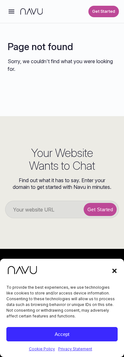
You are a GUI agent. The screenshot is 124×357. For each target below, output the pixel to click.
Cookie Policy (42, 348)
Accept (62, 334)
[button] (114, 271)
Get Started (103, 11)
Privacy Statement (75, 348)
